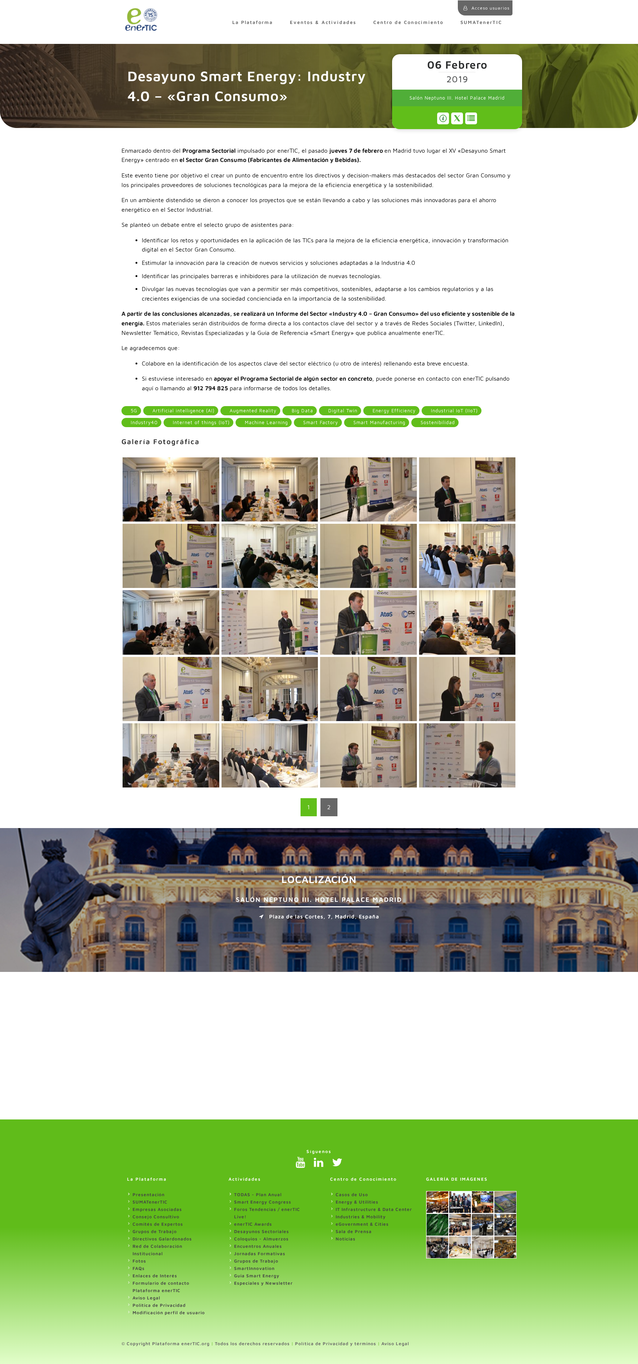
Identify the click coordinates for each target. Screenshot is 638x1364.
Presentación (149, 1194)
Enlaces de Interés (155, 1275)
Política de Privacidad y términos (335, 1343)
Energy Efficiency (393, 410)
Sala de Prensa (354, 1231)
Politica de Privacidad (159, 1305)
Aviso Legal (146, 1298)
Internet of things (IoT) (200, 422)
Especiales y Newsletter (263, 1283)
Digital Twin (341, 410)
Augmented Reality (252, 410)
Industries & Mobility (361, 1216)
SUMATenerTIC (481, 22)
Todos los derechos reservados (252, 1343)
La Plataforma (252, 22)
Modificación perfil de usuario (169, 1312)
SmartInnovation (254, 1268)
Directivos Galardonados (162, 1239)
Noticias (346, 1239)
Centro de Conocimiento (408, 22)
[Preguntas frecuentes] (443, 118)
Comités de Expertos (158, 1224)
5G (133, 410)
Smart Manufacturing (378, 422)
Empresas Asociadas (157, 1209)
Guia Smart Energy (256, 1275)
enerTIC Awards (253, 1224)
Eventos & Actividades (323, 22)
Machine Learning (265, 422)
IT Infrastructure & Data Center (374, 1209)
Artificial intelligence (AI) (183, 410)
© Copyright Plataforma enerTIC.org (165, 1343)
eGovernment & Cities (362, 1224)
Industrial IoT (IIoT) (453, 410)
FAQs (139, 1268)
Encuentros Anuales (258, 1246)
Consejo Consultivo (156, 1216)
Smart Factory (319, 422)
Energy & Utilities (357, 1202)
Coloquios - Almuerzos (261, 1239)
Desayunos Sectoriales (261, 1231)
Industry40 (143, 422)
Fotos (139, 1261)
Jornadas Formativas (259, 1253)
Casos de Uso (352, 1194)
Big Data (301, 410)
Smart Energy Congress (262, 1202)
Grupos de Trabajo (155, 1231)
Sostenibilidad (437, 422)
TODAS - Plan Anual (258, 1194)
